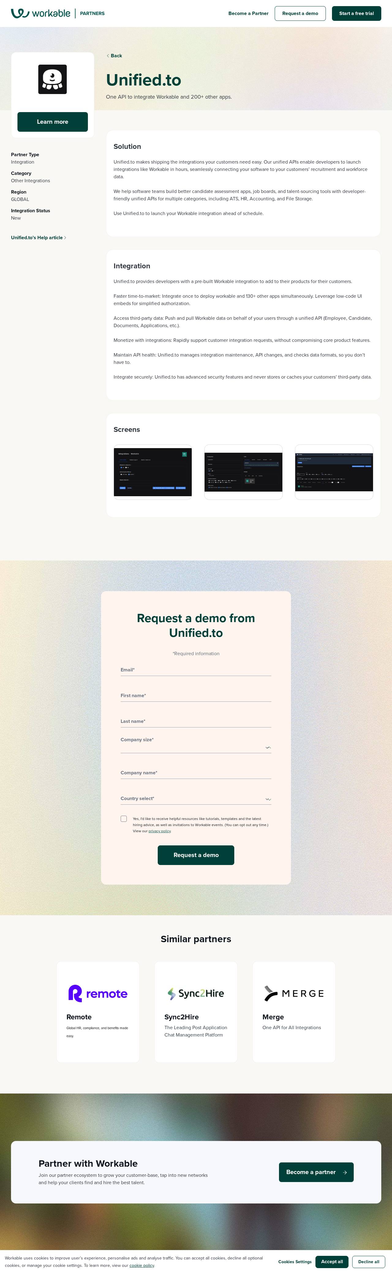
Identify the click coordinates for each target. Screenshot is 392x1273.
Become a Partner (248, 13)
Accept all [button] (332, 1262)
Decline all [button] (368, 1261)
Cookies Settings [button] (295, 1261)
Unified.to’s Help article (37, 237)
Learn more (52, 122)
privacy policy (160, 831)
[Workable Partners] (58, 13)
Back (116, 55)
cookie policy (142, 1265)
